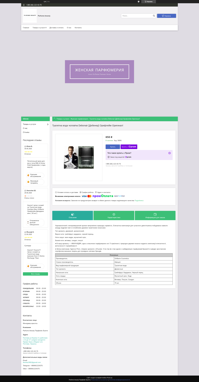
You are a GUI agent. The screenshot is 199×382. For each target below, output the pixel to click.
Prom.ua (109, 378)
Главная (26, 28)
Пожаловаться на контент (99, 380)
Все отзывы (35, 274)
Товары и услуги (39, 28)
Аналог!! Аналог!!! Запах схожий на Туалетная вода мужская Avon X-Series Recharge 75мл (35, 254)
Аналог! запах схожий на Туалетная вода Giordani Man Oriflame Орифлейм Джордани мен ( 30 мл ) (35, 209)
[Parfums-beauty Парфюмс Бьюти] (30, 16)
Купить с (125, 147)
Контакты (78, 28)
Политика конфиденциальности (119, 380)
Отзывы (26, 132)
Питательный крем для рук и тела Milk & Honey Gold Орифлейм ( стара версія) (36, 164)
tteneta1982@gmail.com (32, 362)
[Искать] (154, 16)
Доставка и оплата (56, 28)
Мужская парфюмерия (79, 119)
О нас (69, 28)
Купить (112, 147)
